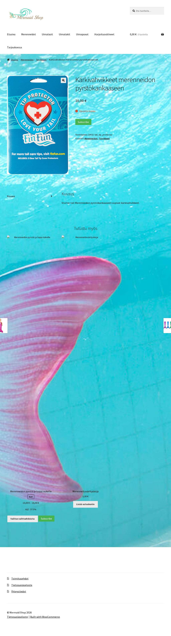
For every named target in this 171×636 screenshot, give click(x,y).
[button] (63, 80)
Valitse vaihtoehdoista (23, 518)
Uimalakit (64, 34)
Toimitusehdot (20, 578)
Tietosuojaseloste (21, 585)
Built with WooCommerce (45, 616)
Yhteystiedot (18, 591)
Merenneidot (28, 34)
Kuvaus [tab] (11, 196)
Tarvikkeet (41, 59)
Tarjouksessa (14, 47)
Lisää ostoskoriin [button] (85, 504)
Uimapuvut (82, 34)
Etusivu (11, 34)
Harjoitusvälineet (104, 34)
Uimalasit (47, 34)
